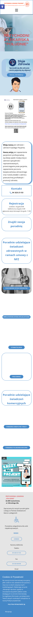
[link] (2, 6)
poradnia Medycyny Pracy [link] (16, 427)
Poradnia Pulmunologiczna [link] (16, 447)
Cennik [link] (16, 539)
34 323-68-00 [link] (16, 564)
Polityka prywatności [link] (16, 604)
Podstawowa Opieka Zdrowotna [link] (16, 288)
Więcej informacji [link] (16, 75)
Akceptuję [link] (8, 612)
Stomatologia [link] (16, 347)
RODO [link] (16, 533)
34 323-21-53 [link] (16, 553)
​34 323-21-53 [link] (17, 192)
